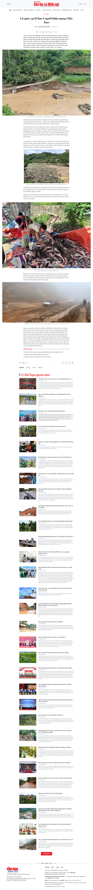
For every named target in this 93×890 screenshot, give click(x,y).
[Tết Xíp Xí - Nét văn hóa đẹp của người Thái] (27, 415)
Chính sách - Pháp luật (29, 10)
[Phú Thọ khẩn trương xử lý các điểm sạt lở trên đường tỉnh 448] (27, 493)
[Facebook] (40, 32)
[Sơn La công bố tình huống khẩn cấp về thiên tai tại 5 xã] (27, 844)
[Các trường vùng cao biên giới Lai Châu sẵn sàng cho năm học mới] (27, 829)
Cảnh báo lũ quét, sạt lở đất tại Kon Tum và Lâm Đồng (37, 356)
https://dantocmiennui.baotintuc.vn (73, 880)
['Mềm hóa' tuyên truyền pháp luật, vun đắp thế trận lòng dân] (27, 446)
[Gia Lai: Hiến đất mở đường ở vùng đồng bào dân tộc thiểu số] (27, 399)
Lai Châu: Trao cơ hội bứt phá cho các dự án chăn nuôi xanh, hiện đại (55, 589)
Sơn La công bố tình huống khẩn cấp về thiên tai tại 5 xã (55, 839)
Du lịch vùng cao (56, 10)
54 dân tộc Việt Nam (17, 10)
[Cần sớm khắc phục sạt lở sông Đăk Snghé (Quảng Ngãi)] (27, 526)
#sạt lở (34, 367)
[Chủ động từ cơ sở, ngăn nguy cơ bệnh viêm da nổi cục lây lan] (27, 478)
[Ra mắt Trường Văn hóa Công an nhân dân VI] (27, 642)
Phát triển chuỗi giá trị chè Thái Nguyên (50, 793)
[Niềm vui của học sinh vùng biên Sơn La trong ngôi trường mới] (27, 556)
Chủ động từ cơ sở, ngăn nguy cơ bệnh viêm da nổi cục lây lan (56, 474)
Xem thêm (46, 853)
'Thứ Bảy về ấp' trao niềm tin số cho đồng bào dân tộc (54, 379)
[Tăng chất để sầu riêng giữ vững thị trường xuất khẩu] (27, 752)
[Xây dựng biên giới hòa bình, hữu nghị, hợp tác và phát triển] (27, 572)
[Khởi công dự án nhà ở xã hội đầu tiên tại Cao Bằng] (27, 767)
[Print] (49, 32)
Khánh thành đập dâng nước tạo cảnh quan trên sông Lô (55, 536)
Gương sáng (76, 10)
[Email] (46, 32)
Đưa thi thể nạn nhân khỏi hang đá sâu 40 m (52, 426)
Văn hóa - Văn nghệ (46, 10)
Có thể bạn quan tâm (34, 375)
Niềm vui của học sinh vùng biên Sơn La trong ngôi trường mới (54, 552)
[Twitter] (43, 32)
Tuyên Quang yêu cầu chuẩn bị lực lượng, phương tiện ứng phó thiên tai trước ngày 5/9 (54, 604)
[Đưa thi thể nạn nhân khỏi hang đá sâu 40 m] (27, 431)
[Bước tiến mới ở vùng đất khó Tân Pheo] (27, 720)
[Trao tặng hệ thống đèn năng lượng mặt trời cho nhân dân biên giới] (27, 689)
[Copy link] (53, 32)
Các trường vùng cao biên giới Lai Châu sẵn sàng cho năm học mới (54, 825)
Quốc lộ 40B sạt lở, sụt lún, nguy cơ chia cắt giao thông (55, 778)
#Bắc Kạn (40, 367)
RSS (62, 867)
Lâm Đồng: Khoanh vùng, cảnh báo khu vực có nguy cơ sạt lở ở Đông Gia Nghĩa (55, 731)
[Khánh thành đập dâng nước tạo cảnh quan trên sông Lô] (27, 541)
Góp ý (52, 867)
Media (81, 10)
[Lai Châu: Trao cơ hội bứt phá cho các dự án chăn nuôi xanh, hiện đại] (27, 593)
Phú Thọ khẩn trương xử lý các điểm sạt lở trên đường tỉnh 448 (54, 489)
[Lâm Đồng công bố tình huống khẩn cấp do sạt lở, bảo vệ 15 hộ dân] (27, 510)
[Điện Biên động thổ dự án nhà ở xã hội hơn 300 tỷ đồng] (27, 672)
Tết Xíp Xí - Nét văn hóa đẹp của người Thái (51, 411)
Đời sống (38, 10)
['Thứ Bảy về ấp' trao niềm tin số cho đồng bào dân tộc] (27, 383)
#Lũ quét (28, 367)
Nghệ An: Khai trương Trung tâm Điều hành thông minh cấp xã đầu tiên (55, 700)
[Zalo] (37, 32)
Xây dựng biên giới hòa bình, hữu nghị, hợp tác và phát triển (55, 568)
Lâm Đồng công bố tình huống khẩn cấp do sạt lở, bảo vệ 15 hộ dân (55, 506)
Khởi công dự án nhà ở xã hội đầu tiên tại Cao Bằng (54, 762)
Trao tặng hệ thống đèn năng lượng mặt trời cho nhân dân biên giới (54, 685)
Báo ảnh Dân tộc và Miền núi (46, 4)
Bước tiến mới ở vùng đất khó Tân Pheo (50, 715)
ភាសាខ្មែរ (80, 4)
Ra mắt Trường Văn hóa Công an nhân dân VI (52, 637)
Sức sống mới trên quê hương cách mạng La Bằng (53, 652)
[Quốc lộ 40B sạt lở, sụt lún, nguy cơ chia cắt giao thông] (27, 782)
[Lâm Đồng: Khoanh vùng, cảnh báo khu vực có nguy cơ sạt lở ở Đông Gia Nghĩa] (27, 735)
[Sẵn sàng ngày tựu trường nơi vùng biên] (27, 626)
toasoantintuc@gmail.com (54, 880)
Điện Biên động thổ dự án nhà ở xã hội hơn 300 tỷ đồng (55, 668)
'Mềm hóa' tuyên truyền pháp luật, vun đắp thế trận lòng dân (55, 442)
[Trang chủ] (10, 10)
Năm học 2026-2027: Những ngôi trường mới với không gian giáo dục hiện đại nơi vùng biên (55, 809)
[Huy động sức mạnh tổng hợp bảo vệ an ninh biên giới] (27, 462)
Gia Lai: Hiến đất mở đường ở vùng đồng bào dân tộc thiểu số (54, 395)
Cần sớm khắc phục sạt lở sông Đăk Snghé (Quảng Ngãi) (55, 521)
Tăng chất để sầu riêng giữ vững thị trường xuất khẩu (54, 747)
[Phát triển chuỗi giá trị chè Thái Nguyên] (27, 798)
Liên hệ (57, 867)
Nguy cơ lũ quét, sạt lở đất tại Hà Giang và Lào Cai (36, 354)
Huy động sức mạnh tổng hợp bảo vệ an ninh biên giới (54, 457)
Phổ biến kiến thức (67, 10)
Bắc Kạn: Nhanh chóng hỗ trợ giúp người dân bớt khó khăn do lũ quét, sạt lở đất (43, 352)
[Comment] (56, 32)
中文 (85, 4)
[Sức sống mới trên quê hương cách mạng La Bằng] (27, 657)
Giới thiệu (47, 867)
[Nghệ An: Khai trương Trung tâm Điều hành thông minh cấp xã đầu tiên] (27, 704)
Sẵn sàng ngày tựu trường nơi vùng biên (50, 622)
